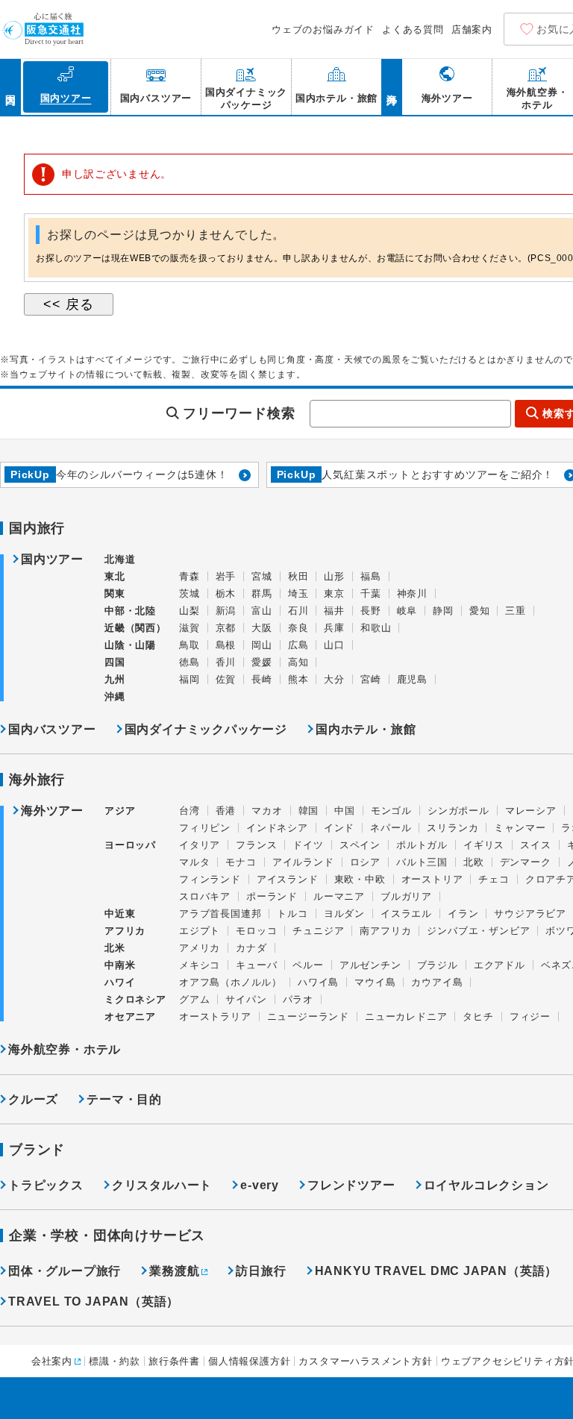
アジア (119, 811)
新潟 (226, 610)
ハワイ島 (318, 982)
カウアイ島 (437, 982)
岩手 (226, 576)
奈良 (298, 628)
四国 (114, 662)
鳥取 (189, 645)
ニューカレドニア (406, 1016)
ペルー (307, 965)
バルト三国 (422, 862)
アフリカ (124, 931)
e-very (259, 1185)
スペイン (360, 845)
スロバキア (205, 896)
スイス (535, 845)
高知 (298, 662)
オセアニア (130, 1016)
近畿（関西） (135, 628)
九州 (114, 679)
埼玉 (298, 593)
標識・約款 (114, 1361)
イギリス (483, 845)
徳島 (189, 662)
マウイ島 (374, 982)
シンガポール (458, 810)
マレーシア (531, 810)
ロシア (365, 862)
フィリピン (205, 828)
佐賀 (226, 679)
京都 (226, 628)
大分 (334, 679)
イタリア (199, 845)
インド (339, 828)
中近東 (119, 913)
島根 (226, 645)
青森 (189, 576)
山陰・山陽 (130, 645)
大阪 (261, 628)
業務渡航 (174, 1271)
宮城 (261, 576)
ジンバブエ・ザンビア (478, 931)
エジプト (199, 931)
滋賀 (189, 628)
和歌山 (375, 628)
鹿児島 (412, 679)
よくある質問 (413, 29)
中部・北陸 (130, 610)
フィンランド (210, 879)
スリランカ (452, 828)
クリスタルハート (162, 1185)
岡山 (261, 645)
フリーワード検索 (239, 413)
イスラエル (406, 913)
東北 (114, 576)
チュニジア (318, 931)
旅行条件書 (174, 1361)
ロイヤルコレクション (486, 1185)
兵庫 (334, 628)
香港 (226, 810)
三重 (515, 610)
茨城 (189, 593)
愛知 (479, 610)
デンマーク (525, 862)
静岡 (443, 610)
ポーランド (272, 896)
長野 (370, 610)
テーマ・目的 (124, 1099)
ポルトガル (422, 845)
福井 (334, 610)
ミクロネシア (135, 999)
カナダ (251, 948)
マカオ (266, 810)
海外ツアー (52, 811)
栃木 (226, 593)
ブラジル (437, 965)
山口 (334, 645)
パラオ (298, 999)
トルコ (292, 913)
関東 (114, 593)
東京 (334, 593)
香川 (226, 662)
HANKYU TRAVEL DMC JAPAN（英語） (436, 1271)
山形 (334, 576)
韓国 (308, 810)
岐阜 (407, 610)
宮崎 (370, 679)
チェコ (493, 879)
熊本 (298, 679)
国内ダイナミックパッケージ (206, 729)
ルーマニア (339, 896)
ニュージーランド (308, 1016)
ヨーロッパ (130, 845)
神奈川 (412, 593)
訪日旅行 (261, 1271)
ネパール (390, 828)
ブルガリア (406, 896)
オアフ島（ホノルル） (230, 982)
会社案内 (51, 1361)
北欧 (473, 862)
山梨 (189, 610)
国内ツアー (52, 559)
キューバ (256, 965)
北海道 (119, 559)
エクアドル (499, 965)
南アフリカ (385, 931)
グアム (194, 999)
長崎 (261, 679)
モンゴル (391, 810)
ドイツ (307, 845)
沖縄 (114, 696)
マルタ (194, 862)
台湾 (189, 810)
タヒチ (478, 1016)
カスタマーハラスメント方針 (365, 1361)
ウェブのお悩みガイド (323, 29)
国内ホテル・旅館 (366, 729)
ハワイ (119, 982)
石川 (298, 610)
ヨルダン (344, 913)
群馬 (261, 593)
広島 (298, 645)
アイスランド (288, 879)
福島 (370, 576)
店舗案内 (471, 29)
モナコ (240, 862)
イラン (463, 913)
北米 (114, 948)
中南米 (119, 965)
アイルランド (303, 862)
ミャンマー (519, 828)
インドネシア (277, 828)
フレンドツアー (351, 1185)
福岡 (189, 679)
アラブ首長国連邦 (220, 913)
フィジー (530, 1016)
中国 (344, 810)
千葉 (370, 593)
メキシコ (199, 965)
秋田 (298, 576)
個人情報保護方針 (249, 1361)
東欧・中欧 (360, 879)
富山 (261, 610)
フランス (256, 845)
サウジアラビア (530, 913)
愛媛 (261, 662)
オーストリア (432, 879)
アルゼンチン (370, 965)
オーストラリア (215, 1016)
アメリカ (199, 948)
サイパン (245, 999)
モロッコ (256, 931)
